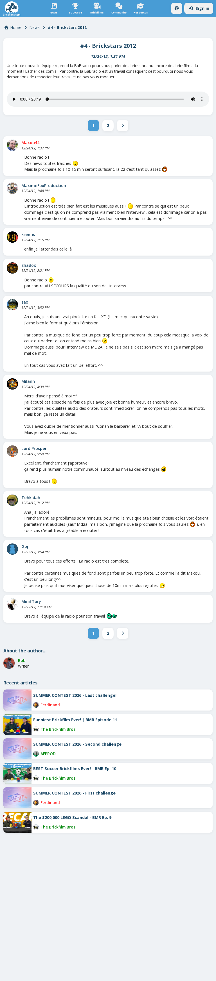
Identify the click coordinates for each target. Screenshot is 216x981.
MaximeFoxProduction (43, 185)
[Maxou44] (12, 145)
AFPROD (48, 753)
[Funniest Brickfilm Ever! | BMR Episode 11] (17, 724)
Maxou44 (30, 142)
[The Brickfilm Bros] (36, 729)
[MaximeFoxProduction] (12, 188)
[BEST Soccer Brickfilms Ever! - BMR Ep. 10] (17, 773)
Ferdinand (50, 704)
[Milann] (12, 384)
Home (15, 27)
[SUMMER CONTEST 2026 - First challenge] (17, 797)
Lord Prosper (34, 448)
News (35, 27)
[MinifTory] (12, 604)
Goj (24, 546)
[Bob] (9, 663)
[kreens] (12, 237)
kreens (28, 234)
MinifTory (31, 601)
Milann (28, 381)
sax (24, 302)
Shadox (28, 265)
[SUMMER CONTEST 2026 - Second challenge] (17, 748)
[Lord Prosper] (12, 451)
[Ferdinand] (36, 705)
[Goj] (12, 549)
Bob (22, 660)
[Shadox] (12, 268)
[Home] (11, 8)
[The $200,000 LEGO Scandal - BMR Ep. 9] (17, 822)
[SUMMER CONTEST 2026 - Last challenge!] (17, 700)
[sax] (12, 304)
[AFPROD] (36, 754)
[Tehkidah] (12, 500)
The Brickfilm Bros (57, 729)
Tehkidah (30, 497)
